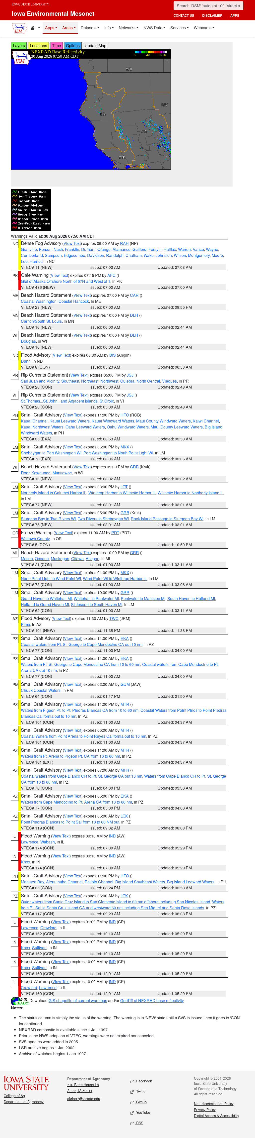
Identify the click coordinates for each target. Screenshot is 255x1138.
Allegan (92, 558)
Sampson (53, 255)
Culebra (127, 381)
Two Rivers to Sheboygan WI (103, 518)
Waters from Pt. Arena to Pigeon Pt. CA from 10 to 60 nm (70, 756)
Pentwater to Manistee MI (143, 598)
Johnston (164, 255)
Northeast (89, 381)
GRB (134, 467)
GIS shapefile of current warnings (78, 1000)
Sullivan (39, 947)
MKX (125, 447)
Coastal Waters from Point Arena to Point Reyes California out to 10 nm (83, 736)
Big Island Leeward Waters (190, 882)
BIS (112, 355)
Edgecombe (74, 255)
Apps (49, 27)
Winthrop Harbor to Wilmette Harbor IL (122, 493)
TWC (114, 618)
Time (56, 45)
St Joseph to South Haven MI (96, 604)
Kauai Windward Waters (113, 421)
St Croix (107, 401)
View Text (72, 243)
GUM (125, 684)
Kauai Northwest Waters (42, 427)
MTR (125, 704)
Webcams (202, 27)
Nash (58, 249)
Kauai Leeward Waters (70, 421)
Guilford (139, 249)
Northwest (109, 381)
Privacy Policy (205, 1109)
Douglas (28, 341)
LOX (124, 816)
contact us (184, 15)
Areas (67, 27)
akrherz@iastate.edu (83, 1098)
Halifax (170, 249)
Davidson (95, 255)
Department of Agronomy (24, 1101)
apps (234, 15)
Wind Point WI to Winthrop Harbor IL (115, 578)
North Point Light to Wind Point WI (51, 578)
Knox (25, 862)
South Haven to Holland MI (191, 598)
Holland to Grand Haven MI (45, 604)
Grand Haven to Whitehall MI (46, 598)
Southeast (70, 381)
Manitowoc (62, 473)
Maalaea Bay (32, 882)
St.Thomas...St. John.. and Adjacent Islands (59, 401)
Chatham (134, 255)
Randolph (115, 255)
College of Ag (14, 1095)
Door (25, 473)
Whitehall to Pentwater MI (96, 598)
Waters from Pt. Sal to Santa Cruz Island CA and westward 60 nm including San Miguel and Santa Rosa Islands (122, 905)
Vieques (169, 381)
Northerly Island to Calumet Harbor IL (53, 493)
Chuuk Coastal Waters (41, 690)
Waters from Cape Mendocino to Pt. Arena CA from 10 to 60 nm (76, 802)
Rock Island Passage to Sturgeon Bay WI (167, 518)
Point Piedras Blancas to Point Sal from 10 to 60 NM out (70, 822)
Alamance (121, 249)
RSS (139, 1122)
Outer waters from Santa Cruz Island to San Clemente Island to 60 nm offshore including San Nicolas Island (115, 902)
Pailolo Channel (99, 882)
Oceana (42, 558)
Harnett (36, 261)
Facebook (143, 1080)
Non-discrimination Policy (214, 1103)
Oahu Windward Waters (128, 427)
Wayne (212, 249)
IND (112, 836)
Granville (29, 249)
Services (178, 27)
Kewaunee (41, 473)
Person (45, 249)
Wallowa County (35, 538)
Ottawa (77, 558)
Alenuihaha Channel (64, 882)
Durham (88, 249)
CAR (134, 295)
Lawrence (29, 842)
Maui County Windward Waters (163, 421)
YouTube (142, 1112)
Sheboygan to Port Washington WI (51, 453)
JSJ (130, 375)
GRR (134, 552)
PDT (115, 532)
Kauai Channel (34, 421)
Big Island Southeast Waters (140, 882)
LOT (124, 487)
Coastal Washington (39, 301)
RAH (124, 243)
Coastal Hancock (74, 301)
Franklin (72, 249)
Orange (104, 249)
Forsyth (155, 249)
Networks (127, 27)
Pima (25, 624)
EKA (125, 638)
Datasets (88, 27)
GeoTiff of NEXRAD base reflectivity (152, 1000)
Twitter (141, 1091)
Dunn (26, 361)
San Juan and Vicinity (40, 381)
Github (141, 1101)
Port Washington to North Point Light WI (118, 453)
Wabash (47, 842)
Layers (19, 45)
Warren (184, 249)
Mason (27, 558)
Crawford (48, 928)
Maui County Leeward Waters (177, 427)
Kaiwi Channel (206, 421)
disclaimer (212, 15)
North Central (148, 381)
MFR (125, 770)
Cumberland (32, 255)
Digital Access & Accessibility (216, 1115)
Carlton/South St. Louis (41, 321)
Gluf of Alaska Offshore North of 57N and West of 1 (65, 281)
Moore (217, 255)
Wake (149, 255)
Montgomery (199, 255)
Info (107, 27)
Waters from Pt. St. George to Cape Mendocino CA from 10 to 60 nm (80, 664)
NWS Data (152, 27)
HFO (125, 415)
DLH (134, 315)
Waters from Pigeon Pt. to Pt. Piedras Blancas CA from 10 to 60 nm (79, 710)
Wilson (180, 255)
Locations (38, 45)
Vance (198, 249)
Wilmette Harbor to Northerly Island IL (191, 493)
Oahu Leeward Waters (85, 427)
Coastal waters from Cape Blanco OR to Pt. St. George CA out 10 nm (81, 776)
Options (73, 45)
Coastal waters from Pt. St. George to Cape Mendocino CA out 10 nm (81, 644)
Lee (24, 261)
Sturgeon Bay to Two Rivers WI (48, 518)
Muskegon (60, 558)
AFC (111, 275)
